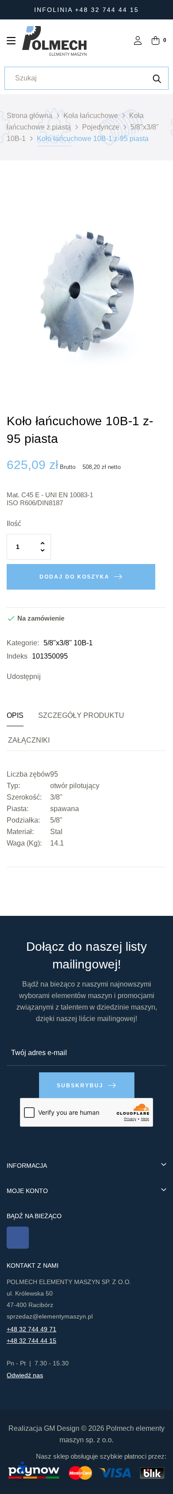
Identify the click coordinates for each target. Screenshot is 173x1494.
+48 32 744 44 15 (31, 1340)
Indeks (17, 656)
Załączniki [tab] (29, 740)
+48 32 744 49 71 (31, 1329)
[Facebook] (18, 1238)
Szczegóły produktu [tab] (81, 715)
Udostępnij (49, 676)
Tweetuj (63, 676)
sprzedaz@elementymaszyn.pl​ (50, 1316)
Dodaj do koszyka (74, 577)
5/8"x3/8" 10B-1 (68, 643)
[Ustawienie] (138, 41)
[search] (157, 78)
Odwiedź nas (25, 1375)
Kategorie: (23, 643)
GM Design (61, 1428)
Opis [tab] (15, 715)
